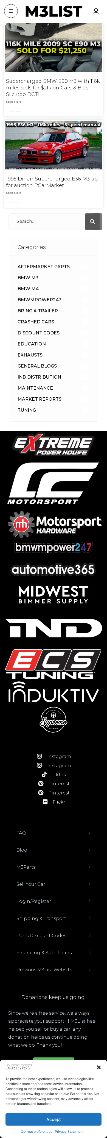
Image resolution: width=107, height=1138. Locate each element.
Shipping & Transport (41, 918)
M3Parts (25, 867)
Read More (13, 101)
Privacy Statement (69, 1131)
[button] (99, 1067)
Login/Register (33, 901)
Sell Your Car (30, 884)
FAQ (21, 833)
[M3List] (53, 11)
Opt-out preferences (36, 1131)
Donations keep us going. (53, 997)
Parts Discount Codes (41, 935)
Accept (53, 1119)
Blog (21, 850)
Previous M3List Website (44, 969)
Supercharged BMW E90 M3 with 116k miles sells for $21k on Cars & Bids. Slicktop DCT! (53, 87)
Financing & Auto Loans (44, 952)
